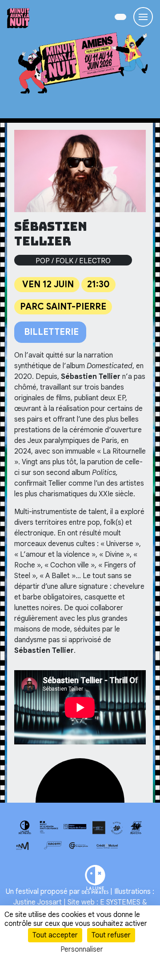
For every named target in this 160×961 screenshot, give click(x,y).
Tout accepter (55, 935)
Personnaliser (81, 949)
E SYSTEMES (120, 902)
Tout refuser (111, 935)
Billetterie (50, 332)
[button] (120, 17)
